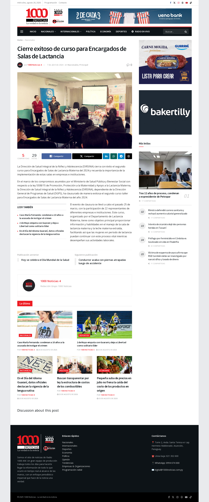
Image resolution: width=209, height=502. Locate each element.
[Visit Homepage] (40, 16)
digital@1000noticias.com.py (169, 469)
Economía (105, 31)
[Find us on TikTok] (191, 3)
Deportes (121, 31)
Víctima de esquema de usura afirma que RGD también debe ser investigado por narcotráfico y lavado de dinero (168, 256)
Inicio (33, 31)
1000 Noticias (30, 497)
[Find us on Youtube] (187, 3)
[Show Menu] (21, 31)
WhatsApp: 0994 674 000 (167, 462)
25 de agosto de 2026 (107, 350)
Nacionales (47, 31)
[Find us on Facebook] (170, 3)
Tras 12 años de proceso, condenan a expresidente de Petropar (159, 194)
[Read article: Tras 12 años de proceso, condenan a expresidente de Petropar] (165, 170)
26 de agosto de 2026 (47, 350)
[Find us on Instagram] (178, 3)
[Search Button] (186, 31)
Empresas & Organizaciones (76, 466)
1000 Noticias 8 (28, 395)
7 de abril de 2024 (55, 64)
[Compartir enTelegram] (121, 156)
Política (90, 31)
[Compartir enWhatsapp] (113, 156)
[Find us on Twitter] (174, 3)
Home (20, 40)
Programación (51, 2)
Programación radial (72, 469)
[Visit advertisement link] (130, 16)
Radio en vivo (142, 31)
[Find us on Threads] (182, 3)
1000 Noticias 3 (28, 350)
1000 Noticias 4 (35, 64)
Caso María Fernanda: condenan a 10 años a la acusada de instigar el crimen (40, 344)
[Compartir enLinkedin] (106, 156)
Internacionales (69, 31)
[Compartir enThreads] (128, 156)
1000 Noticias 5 (87, 350)
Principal (83, 64)
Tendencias (67, 462)
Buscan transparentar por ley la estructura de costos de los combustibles (73, 382)
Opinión (66, 459)
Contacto (63, 2)
